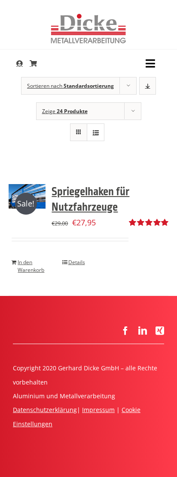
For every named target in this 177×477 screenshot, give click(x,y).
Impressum (98, 410)
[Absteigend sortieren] (147, 86)
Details (76, 262)
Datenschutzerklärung (45, 410)
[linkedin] (142, 330)
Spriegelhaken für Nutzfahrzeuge (90, 199)
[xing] (160, 330)
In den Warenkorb (31, 266)
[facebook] (125, 330)
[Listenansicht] (95, 132)
